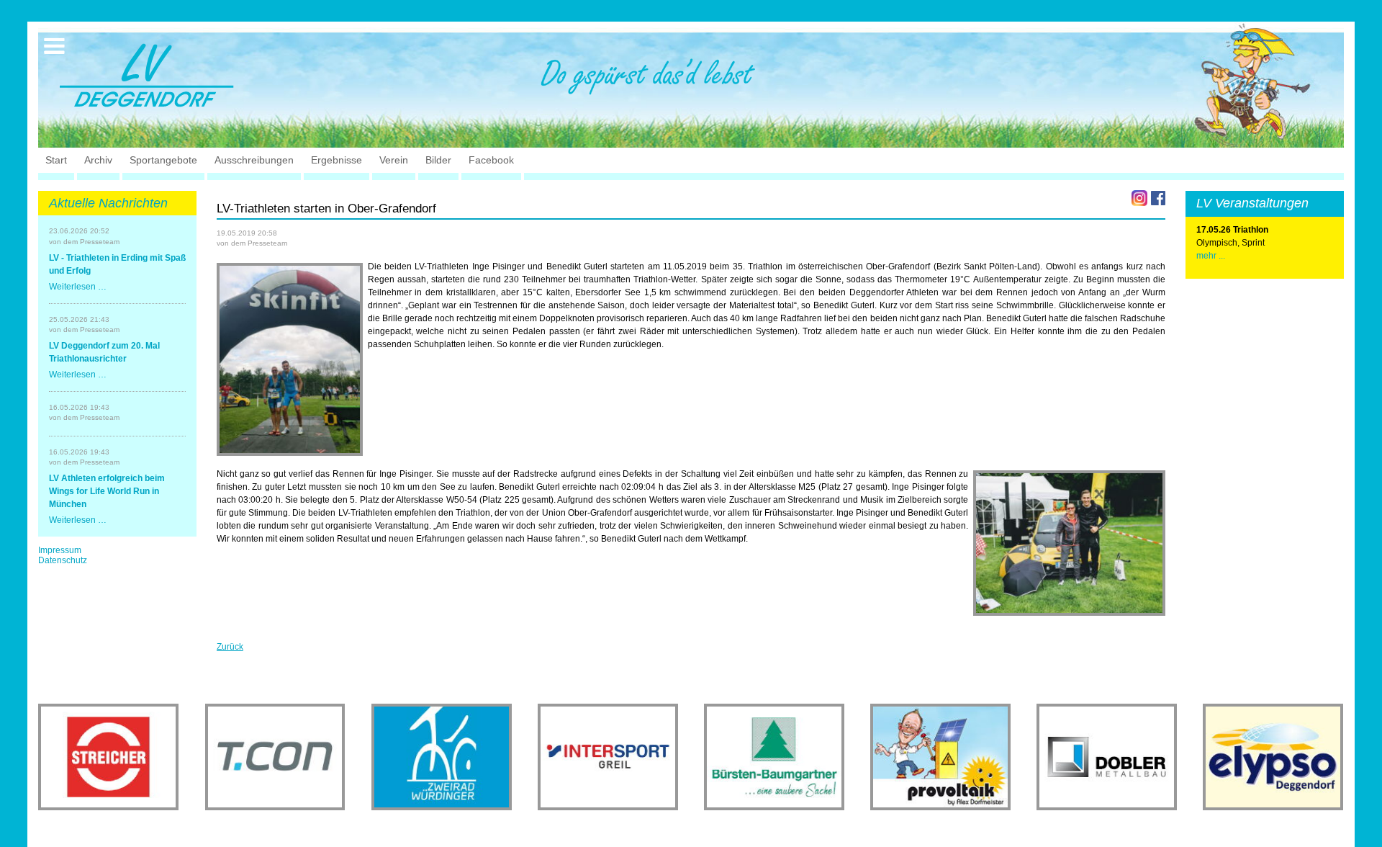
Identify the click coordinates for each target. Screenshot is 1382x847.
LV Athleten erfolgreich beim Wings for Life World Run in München (107, 491)
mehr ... (1210, 256)
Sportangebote (163, 160)
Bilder (438, 160)
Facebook (491, 160)
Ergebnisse (336, 160)
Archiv (98, 160)
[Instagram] (1139, 198)
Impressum (59, 550)
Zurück (230, 647)
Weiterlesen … (78, 287)
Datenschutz (62, 560)
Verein (393, 160)
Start (56, 160)
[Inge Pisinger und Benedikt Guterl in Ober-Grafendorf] (290, 359)
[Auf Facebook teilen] (1158, 198)
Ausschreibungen (254, 160)
